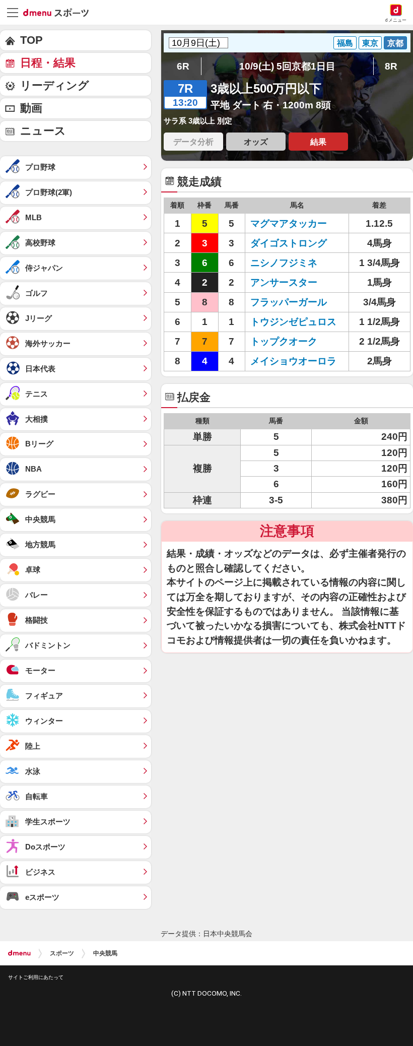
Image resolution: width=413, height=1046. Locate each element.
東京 (370, 42)
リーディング (54, 85)
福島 (345, 42)
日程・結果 (48, 62)
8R (391, 66)
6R (183, 66)
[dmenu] (19, 953)
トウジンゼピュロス (293, 321)
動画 (31, 108)
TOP (31, 40)
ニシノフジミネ (283, 262)
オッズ (256, 141)
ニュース (43, 130)
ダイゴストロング (288, 243)
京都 (395, 42)
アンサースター (283, 282)
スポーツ (62, 953)
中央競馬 (105, 953)
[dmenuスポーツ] (59, 12)
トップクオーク (283, 341)
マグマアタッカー (288, 223)
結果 (318, 141)
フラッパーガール (288, 302)
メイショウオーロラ (293, 361)
